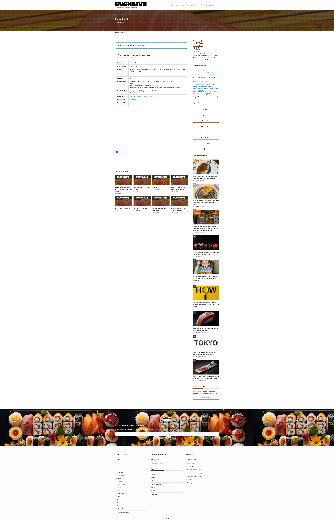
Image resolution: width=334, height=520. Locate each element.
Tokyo (207, 93)
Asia (200, 70)
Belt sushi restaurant (157, 463)
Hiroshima (207, 74)
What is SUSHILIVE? (192, 459)
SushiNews (200, 90)
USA (119, 469)
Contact (189, 479)
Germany (201, 74)
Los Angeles (121, 475)
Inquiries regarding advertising (194, 473)
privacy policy (190, 463)
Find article (190, 466)
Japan (119, 459)
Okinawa (197, 86)
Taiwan (196, 93)
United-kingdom (213, 97)
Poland (207, 86)
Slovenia (213, 88)
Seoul (119, 505)
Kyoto (205, 81)
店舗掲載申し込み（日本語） (194, 476)
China (201, 72)
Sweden (209, 91)
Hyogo (196, 77)
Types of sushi (201, 96)
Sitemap (189, 486)
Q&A (153, 491)
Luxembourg (197, 84)
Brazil (209, 70)
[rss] (207, 59)
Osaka (202, 86)
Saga (211, 86)
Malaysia (203, 84)
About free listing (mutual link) (194, 469)
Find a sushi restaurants (123, 512)
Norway (214, 84)
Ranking (154, 474)
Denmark (206, 72)
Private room (155, 481)
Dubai (211, 72)
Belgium (204, 70)
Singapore (208, 88)
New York (209, 84)
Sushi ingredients (156, 484)
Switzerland (121, 493)
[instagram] (205, 59)
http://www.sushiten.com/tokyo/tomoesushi (141, 96)
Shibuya (196, 88)
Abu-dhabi (196, 70)
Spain (119, 487)
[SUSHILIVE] (131, 4)
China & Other (121, 509)
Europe (119, 478)
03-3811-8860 (133, 66)
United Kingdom (121, 484)
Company (189, 483)
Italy (206, 77)
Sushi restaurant (156, 459)
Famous (154, 477)
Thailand (201, 93)
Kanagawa (199, 82)
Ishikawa (201, 77)
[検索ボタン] (217, 5)
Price (153, 487)
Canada (196, 72)
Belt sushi (154, 494)
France (196, 74)
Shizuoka (202, 88)
